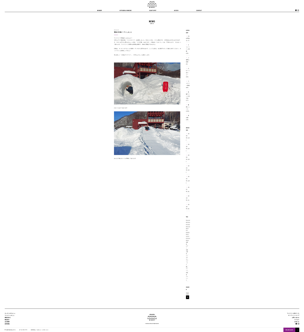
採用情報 (7, 323)
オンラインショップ (293, 315)
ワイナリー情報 (188, 83)
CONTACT (199, 10)
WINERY (99, 10)
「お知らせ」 (39, 329)
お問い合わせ (295, 317)
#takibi (188, 232)
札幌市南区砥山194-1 (11, 329)
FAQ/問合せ (188, 38)
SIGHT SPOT (152, 10)
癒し (187, 266)
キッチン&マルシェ (10, 313)
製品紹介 (7, 319)
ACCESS (176, 10)
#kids (187, 240)
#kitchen (188, 222)
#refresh (188, 238)
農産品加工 (8, 317)
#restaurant (189, 224)
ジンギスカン (187, 257)
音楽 (187, 272)
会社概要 (7, 321)
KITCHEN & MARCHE (125, 10)
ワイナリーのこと (9, 315)
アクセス (296, 319)
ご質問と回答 (188, 59)
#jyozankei (189, 220)
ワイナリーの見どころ (293, 313)
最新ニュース (188, 107)
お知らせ (296, 321)
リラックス (187, 262)
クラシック (187, 278)
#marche (188, 226)
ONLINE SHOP (289, 330)
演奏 (187, 250)
